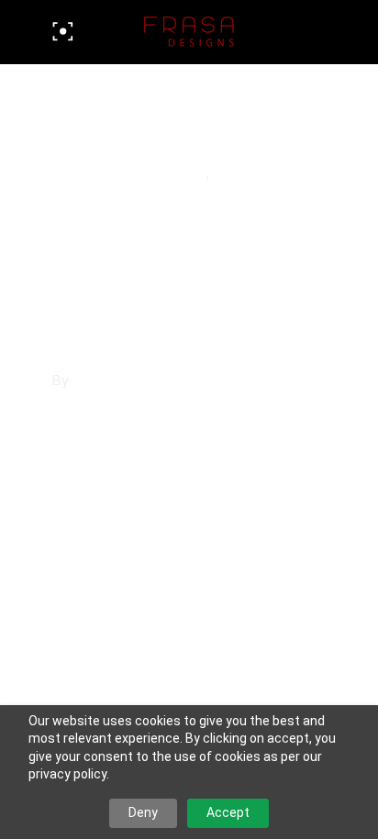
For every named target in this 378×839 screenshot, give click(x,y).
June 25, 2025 (104, 149)
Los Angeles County (128, 173)
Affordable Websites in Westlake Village (168, 265)
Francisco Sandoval (140, 380)
